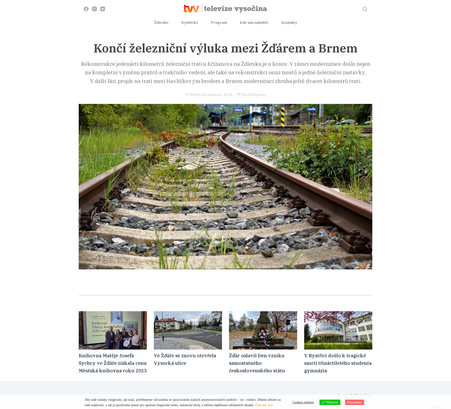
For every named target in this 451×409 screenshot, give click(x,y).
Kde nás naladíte (254, 22)
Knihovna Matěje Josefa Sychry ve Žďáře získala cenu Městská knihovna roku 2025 (113, 363)
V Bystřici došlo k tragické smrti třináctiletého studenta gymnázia (338, 363)
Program (219, 22)
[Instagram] (94, 9)
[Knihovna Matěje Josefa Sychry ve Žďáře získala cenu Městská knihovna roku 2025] (113, 330)
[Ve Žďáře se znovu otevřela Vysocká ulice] (188, 330)
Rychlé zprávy (254, 94)
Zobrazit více (264, 405)
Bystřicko (189, 22)
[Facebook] (86, 9)
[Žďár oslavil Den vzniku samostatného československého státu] (263, 330)
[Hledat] (364, 9)
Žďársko (161, 22)
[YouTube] (102, 9)
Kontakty (289, 22)
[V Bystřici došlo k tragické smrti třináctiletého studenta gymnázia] (338, 330)
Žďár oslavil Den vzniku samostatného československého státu (257, 363)
